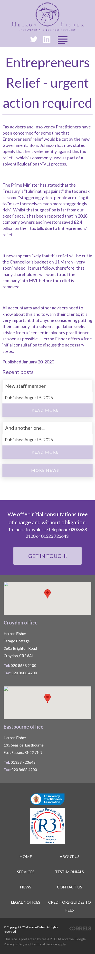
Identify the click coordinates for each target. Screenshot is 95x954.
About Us (69, 856)
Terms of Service (44, 944)
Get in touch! (47, 556)
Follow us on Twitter (34, 39)
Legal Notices (25, 902)
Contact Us (69, 887)
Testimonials (69, 871)
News (25, 887)
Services (25, 871)
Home (25, 856)
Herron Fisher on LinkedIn (46, 39)
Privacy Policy (14, 944)
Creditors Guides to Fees (69, 906)
